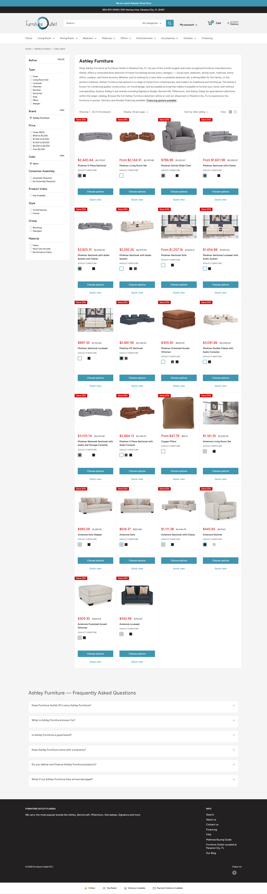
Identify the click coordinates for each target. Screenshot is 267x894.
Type (32, 69)
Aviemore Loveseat (129, 624)
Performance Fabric (42, 252)
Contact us (212, 824)
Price (32, 125)
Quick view (95, 199)
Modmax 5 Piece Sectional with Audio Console (136, 443)
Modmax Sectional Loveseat (93, 348)
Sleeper (36, 103)
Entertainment (144, 38)
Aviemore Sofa (127, 534)
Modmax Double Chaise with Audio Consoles (218, 350)
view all (61, 59)
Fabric (35, 245)
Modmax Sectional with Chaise (219, 165)
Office (124, 38)
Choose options (95, 191)
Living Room (44, 38)
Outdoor (188, 38)
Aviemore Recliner (212, 534)
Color (32, 156)
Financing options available (161, 100)
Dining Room (67, 38)
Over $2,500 (38, 149)
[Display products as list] (235, 111)
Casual (35, 213)
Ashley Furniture (42, 49)
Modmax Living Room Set (133, 165)
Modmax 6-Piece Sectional (92, 165)
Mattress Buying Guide (218, 839)
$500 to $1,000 (40, 135)
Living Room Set (40, 80)
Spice (35, 163)
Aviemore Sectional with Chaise (178, 534)
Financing (207, 38)
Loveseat (37, 83)
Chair (35, 76)
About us (211, 819)
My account (187, 24)
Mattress (107, 38)
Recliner (36, 90)
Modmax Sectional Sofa (173, 255)
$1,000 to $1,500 (40, 139)
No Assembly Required (43, 181)
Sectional (37, 93)
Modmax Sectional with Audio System (135, 257)
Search (210, 814)
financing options (66, 771)
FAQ (208, 834)
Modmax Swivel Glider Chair (176, 165)
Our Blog (211, 853)
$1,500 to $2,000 (40, 142)
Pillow (35, 100)
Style (32, 203)
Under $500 (38, 132)
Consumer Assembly (42, 171)
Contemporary (39, 210)
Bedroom (88, 38)
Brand (32, 111)
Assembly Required (42, 178)
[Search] (170, 23)
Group (33, 220)
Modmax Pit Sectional (131, 348)
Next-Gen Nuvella (41, 248)
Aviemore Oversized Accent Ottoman (92, 626)
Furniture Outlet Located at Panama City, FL (221, 846)
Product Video (38, 189)
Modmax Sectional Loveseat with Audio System (220, 257)
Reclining (37, 227)
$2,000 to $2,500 (41, 146)
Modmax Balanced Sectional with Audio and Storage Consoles (95, 443)
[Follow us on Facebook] (234, 873)
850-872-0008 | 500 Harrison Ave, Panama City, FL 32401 (133, 9)
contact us (203, 771)
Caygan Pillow (168, 441)
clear (62, 110)
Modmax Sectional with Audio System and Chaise (94, 257)
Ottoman (36, 86)
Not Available (39, 195)
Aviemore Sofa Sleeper (90, 534)
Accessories (168, 38)
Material (34, 238)
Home (28, 38)
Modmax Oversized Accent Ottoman (175, 350)
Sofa (34, 97)
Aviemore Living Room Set (217, 441)
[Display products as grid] (230, 111)
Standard (37, 231)
